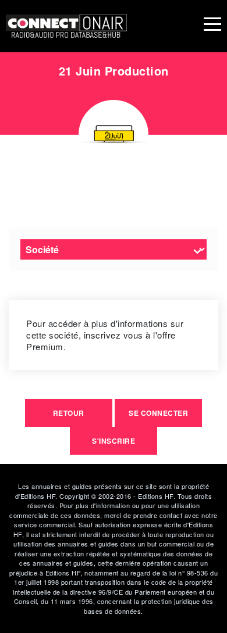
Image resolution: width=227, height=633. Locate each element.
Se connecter (158, 413)
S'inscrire (113, 441)
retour (68, 413)
